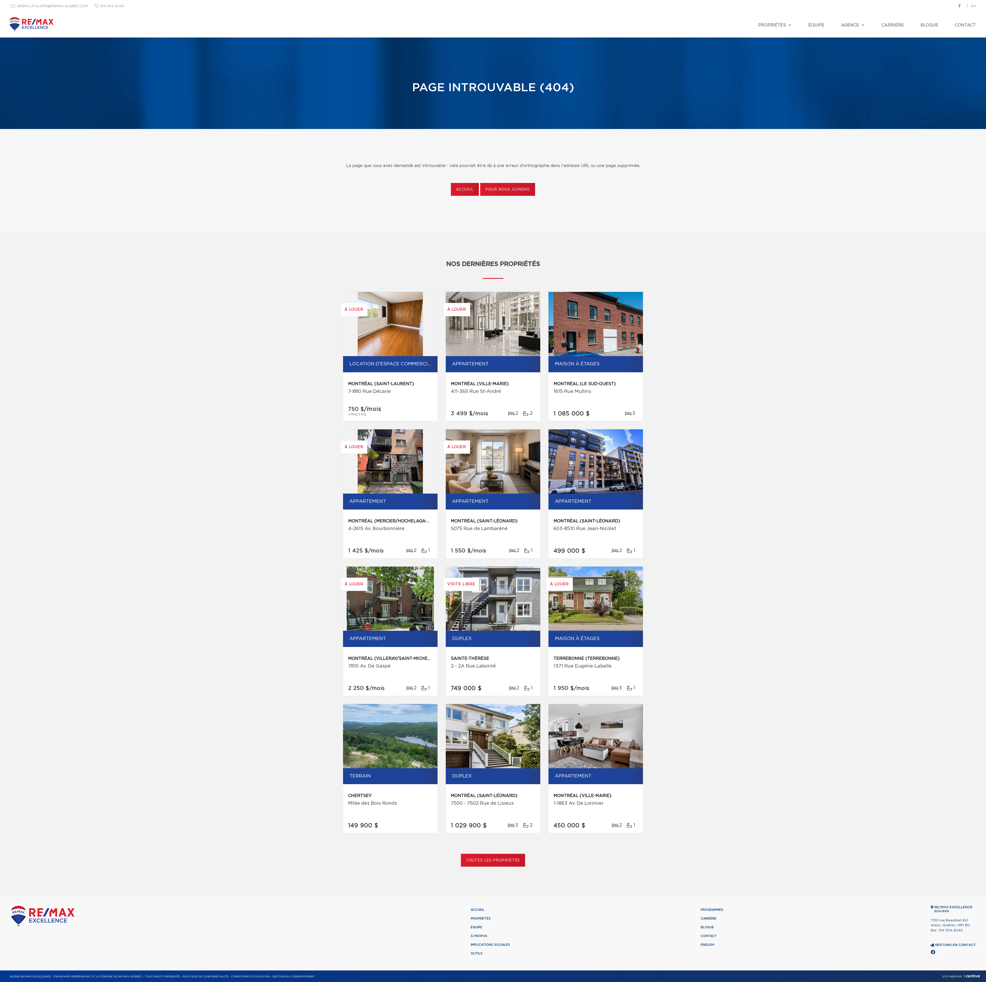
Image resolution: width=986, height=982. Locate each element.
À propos (479, 936)
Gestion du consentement (293, 976)
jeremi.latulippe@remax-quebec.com (52, 6)
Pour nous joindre (507, 189)
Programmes (712, 909)
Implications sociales (490, 944)
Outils (476, 953)
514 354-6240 (112, 6)
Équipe (816, 25)
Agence (850, 25)
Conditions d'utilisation (250, 976)
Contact (965, 25)
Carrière (892, 25)
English (707, 944)
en (973, 6)
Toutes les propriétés (493, 860)
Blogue (929, 25)
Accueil (465, 189)
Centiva (971, 976)
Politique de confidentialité (206, 976)
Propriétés (772, 25)
